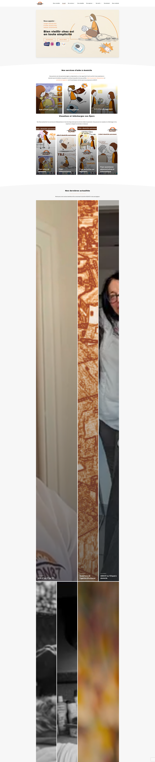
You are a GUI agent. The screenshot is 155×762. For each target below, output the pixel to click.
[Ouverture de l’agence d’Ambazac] (88, 390)
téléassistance (100, 78)
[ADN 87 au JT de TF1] (56, 390)
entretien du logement (61, 80)
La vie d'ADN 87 (41, 575)
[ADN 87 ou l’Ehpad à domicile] (109, 390)
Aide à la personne (91, 78)
